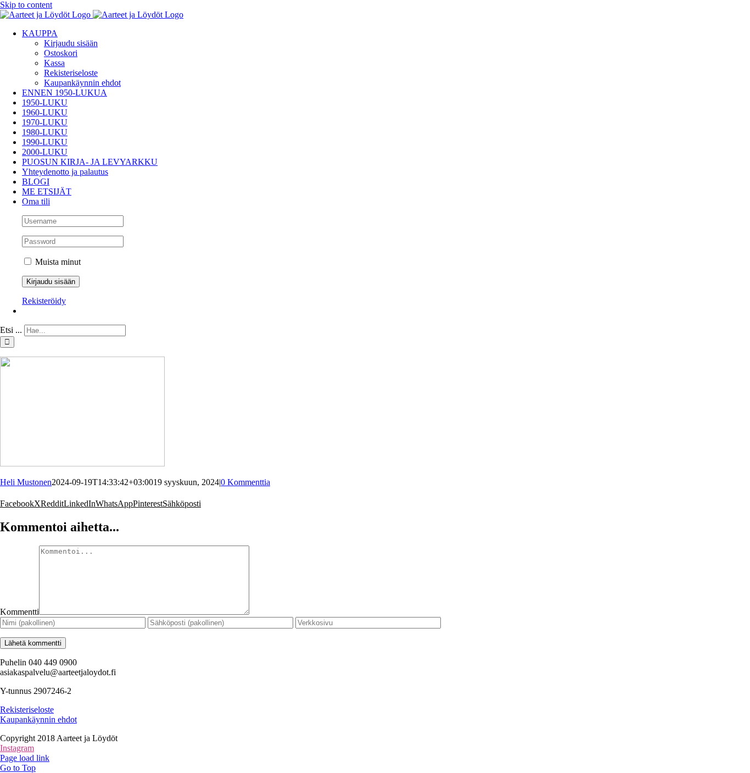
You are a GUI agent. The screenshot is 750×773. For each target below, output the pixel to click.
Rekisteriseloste (27, 709)
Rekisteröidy (44, 300)
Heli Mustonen (26, 482)
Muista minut (57, 261)
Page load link (24, 758)
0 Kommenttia (245, 482)
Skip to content (26, 4)
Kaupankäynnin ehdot (38, 719)
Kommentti (19, 611)
